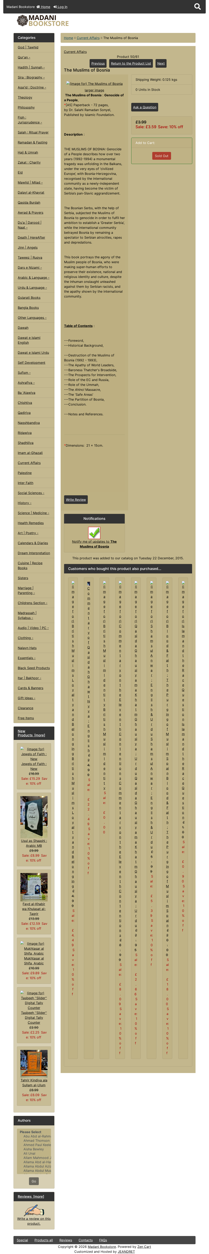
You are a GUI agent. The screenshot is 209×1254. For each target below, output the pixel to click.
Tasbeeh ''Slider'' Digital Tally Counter (34, 1018)
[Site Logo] (44, 20)
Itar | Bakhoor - (29, 678)
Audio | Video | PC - (33, 628)
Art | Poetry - (28, 533)
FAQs (103, 1240)
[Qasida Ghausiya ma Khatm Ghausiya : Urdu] (136, 678)
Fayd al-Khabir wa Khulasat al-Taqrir (34, 909)
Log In (62, 7)
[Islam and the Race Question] (183, 651)
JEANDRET (126, 1252)
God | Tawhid (28, 47)
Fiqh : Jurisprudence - (30, 119)
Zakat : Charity (29, 162)
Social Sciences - (31, 493)
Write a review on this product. (34, 1221)
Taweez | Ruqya (30, 257)
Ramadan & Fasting (32, 142)
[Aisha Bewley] (33, 1149)
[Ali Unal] (33, 1153)
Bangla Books (28, 308)
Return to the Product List (131, 63)
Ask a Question (144, 107)
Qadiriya (24, 413)
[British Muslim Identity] (104, 644)
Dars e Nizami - (30, 267)
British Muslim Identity (104, 748)
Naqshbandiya (29, 423)
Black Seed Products (34, 668)
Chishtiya (25, 403)
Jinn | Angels (28, 247)
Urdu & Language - (32, 287)
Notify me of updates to (94, 543)
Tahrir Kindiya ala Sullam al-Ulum (34, 1082)
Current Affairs (88, 38)
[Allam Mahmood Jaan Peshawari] (33, 1158)
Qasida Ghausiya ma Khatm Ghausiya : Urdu (136, 851)
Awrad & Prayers (30, 212)
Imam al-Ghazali (30, 453)
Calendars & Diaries (33, 543)
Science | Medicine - (33, 513)
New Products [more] (31, 733)
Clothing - (25, 638)
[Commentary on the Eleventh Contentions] (120, 680)
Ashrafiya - (26, 383)
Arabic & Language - (33, 277)
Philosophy (26, 107)
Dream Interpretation (34, 553)
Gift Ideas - (26, 698)
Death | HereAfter (31, 237)
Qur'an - (24, 57)
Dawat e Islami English (29, 340)
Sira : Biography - (31, 77)
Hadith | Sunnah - (31, 67)
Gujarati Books (29, 298)
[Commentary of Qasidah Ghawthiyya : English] (88, 583)
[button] (197, 7)
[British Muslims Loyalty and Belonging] (73, 668)
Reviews (65, 1240)
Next (161, 63)
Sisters (23, 578)
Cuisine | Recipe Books (30, 565)
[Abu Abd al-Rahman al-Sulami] (33, 1136)
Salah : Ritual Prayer (33, 132)
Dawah (23, 328)
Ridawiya (25, 433)
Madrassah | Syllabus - (27, 615)
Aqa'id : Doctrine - (32, 87)
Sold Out (161, 156)
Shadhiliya (25, 443)
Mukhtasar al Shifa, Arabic (34, 960)
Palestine (25, 473)
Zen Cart (144, 1247)
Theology (25, 97)
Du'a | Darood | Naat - (29, 224)
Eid (20, 172)
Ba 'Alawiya (26, 393)
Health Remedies (31, 523)
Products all (43, 1240)
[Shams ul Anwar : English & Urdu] (151, 658)
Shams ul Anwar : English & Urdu (151, 793)
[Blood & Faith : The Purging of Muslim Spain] (167, 678)
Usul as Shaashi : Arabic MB (34, 843)
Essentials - (27, 658)
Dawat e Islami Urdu (33, 353)
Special (22, 1240)
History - (24, 503)
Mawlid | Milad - (30, 182)
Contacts (86, 1240)
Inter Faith (25, 483)
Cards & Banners (30, 688)
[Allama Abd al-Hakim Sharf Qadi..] (33, 1162)
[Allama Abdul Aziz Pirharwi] (33, 1166)
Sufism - (24, 373)
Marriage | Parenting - (26, 590)
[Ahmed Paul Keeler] (33, 1145)
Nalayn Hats (27, 648)
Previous (98, 63)
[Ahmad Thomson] (33, 1140)
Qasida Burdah (29, 202)
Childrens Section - (32, 603)
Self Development (31, 363)
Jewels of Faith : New (34, 766)
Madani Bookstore (102, 1247)
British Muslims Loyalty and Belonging (73, 822)
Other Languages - (32, 318)
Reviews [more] (31, 1196)
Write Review (76, 500)
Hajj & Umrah (28, 152)
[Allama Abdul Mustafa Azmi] (33, 1171)
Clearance (25, 708)
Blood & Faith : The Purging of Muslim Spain (167, 851)
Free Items (26, 718)
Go (34, 1181)
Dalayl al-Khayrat (31, 192)
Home (45, 7)
